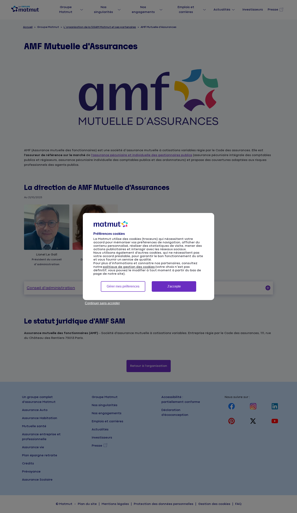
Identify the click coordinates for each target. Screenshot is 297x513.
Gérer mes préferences (123, 286)
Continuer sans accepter (102, 303)
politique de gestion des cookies (129, 267)
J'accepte (174, 286)
